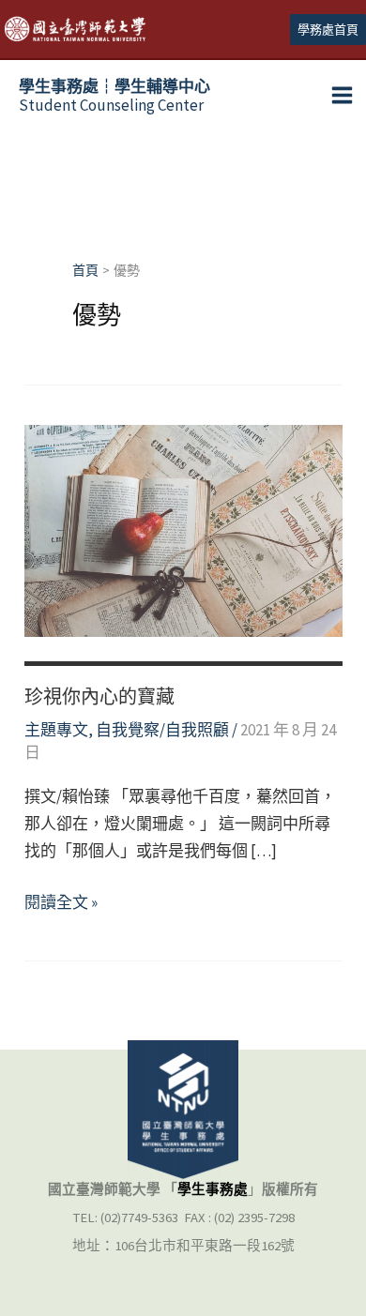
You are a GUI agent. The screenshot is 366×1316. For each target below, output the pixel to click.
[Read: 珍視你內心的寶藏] (183, 529)
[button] (328, 29)
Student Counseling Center (114, 95)
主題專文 (56, 729)
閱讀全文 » (61, 903)
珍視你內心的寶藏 (99, 697)
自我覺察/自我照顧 (162, 729)
